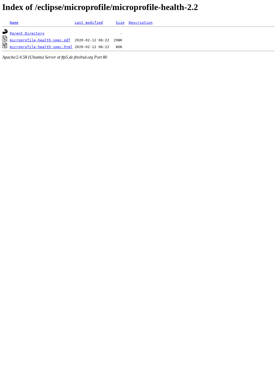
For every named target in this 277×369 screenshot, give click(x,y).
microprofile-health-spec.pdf (40, 40)
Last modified (89, 23)
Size (120, 23)
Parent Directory (27, 33)
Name (14, 23)
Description (141, 23)
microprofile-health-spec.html (41, 47)
